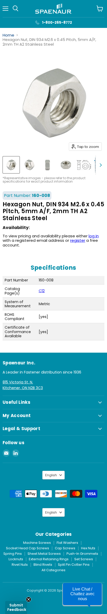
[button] (82, 594)
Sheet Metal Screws (44, 553)
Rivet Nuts (20, 564)
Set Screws (83, 559)
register (77, 240)
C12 (42, 290)
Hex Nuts (88, 548)
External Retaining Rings (49, 559)
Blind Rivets (43, 564)
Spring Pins (12, 553)
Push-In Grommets (82, 553)
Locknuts (16, 559)
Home (8, 35)
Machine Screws (37, 542)
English (51, 475)
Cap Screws (65, 548)
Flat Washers (67, 542)
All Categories (53, 570)
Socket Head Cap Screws (27, 548)
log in (94, 236)
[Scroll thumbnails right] (100, 165)
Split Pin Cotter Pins (74, 564)
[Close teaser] (28, 599)
